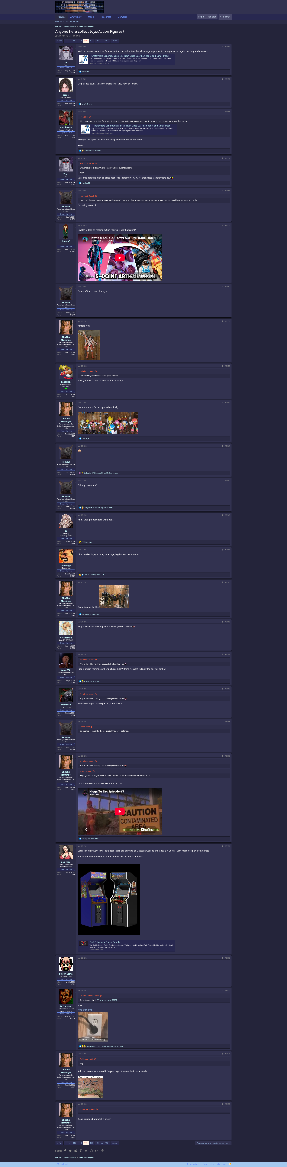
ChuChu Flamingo (66, 338)
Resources (106, 16)
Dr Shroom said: (86, 1059)
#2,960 (227, 403)
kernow (66, 206)
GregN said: (85, 726)
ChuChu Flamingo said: (89, 995)
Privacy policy (208, 1164)
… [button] (69, 40)
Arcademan (66, 637)
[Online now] (66, 124)
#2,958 (227, 321)
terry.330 (65, 670)
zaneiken (66, 381)
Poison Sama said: (87, 1109)
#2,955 (227, 191)
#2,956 (227, 225)
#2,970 (227, 756)
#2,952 (227, 79)
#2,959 (227, 366)
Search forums (72, 21)
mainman (66, 704)
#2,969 (227, 721)
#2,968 (227, 689)
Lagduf (66, 241)
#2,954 (227, 158)
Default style (63, 1164)
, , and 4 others (98, 507)
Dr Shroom (65, 1006)
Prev (60, 40)
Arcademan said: (87, 659)
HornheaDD (66, 127)
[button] (84, 17)
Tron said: (84, 117)
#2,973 (227, 990)
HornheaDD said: (87, 163)
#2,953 (227, 111)
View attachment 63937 (107, 1000)
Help (218, 1164)
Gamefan (61, 36)
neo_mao (66, 861)
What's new (75, 16)
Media (91, 16)
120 (91, 40)
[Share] (222, 46)
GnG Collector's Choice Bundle (105, 942)
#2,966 (227, 622)
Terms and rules (193, 1164)
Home (224, 1164)
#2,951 (227, 47)
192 (106, 40)
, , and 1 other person (101, 473)
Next (114, 40)
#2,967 (227, 654)
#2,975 (227, 1104)
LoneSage (66, 565)
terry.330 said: (86, 771)
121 (97, 40)
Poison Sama (65, 973)
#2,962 (227, 481)
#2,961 (227, 446)
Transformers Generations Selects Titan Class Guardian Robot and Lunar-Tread (129, 55)
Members (122, 16)
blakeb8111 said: (87, 371)
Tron (66, 62)
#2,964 (227, 550)
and (92, 151)
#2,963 (227, 515)
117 (74, 40)
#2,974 (227, 1054)
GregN (66, 94)
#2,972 (227, 958)
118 (80, 40)
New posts (59, 21)
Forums (61, 16)
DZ (66, 530)
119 (85, 40)
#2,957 (227, 287)
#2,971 (227, 846)
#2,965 (227, 582)
